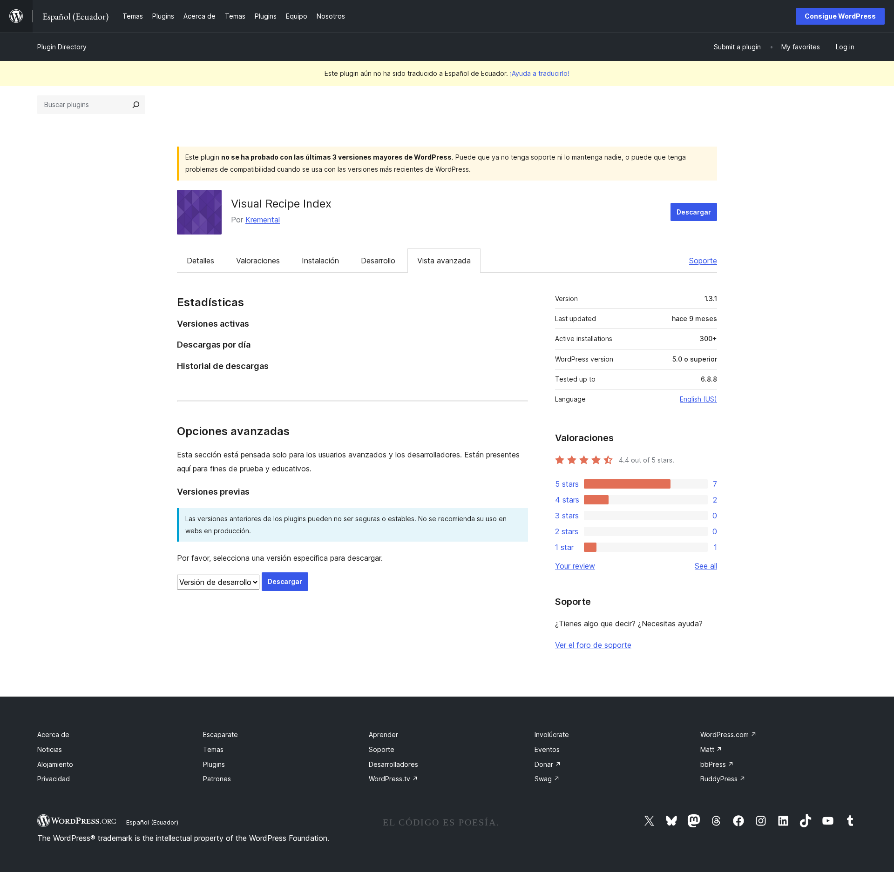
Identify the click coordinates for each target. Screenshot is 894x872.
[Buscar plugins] (136, 104)
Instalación (320, 260)
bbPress (717, 764)
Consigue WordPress (840, 16)
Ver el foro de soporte (593, 645)
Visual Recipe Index (281, 203)
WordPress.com (728, 734)
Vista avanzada (444, 260)
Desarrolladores (393, 764)
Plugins (214, 764)
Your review (575, 565)
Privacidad (53, 779)
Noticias (49, 749)
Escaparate (220, 734)
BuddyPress (722, 779)
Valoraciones (258, 260)
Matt (711, 749)
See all (706, 565)
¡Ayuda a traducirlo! (539, 73)
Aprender (383, 734)
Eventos (547, 749)
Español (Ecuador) (152, 822)
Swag (547, 779)
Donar (548, 764)
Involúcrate (552, 734)
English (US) (698, 399)
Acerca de (53, 734)
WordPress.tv (393, 779)
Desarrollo (378, 260)
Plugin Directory (62, 47)
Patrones (217, 779)
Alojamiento (55, 764)
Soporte (703, 260)
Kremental (262, 219)
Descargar (694, 212)
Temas (213, 749)
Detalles (200, 260)
